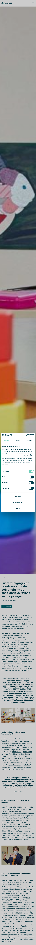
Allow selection (18, 502)
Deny (18, 508)
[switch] (31, 477)
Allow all (18, 496)
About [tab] (30, 440)
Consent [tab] (6, 440)
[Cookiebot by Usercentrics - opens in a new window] (26, 435)
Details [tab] (18, 440)
